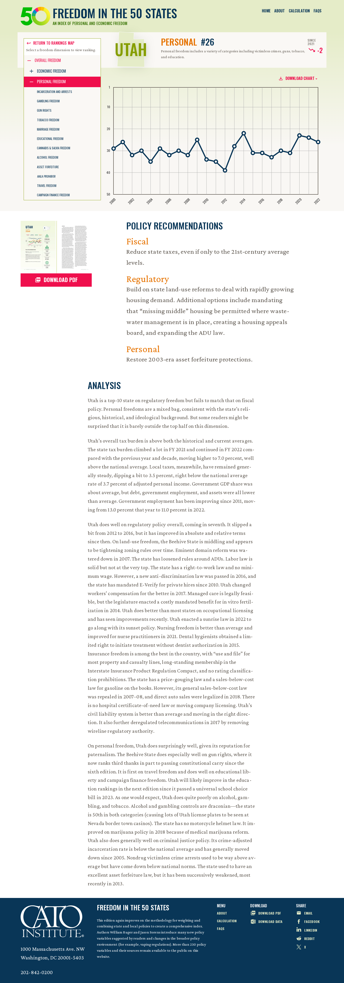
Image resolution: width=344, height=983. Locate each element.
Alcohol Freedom (47, 157)
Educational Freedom (50, 138)
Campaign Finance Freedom (53, 195)
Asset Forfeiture (48, 167)
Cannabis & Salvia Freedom (53, 148)
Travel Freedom (46, 185)
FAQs (318, 11)
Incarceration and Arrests (54, 91)
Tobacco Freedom (48, 120)
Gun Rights (44, 110)
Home (266, 11)
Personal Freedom (51, 81)
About (279, 11)
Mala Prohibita (46, 176)
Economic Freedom (51, 71)
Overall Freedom (48, 60)
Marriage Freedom (48, 129)
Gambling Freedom (48, 101)
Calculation (299, 11)
